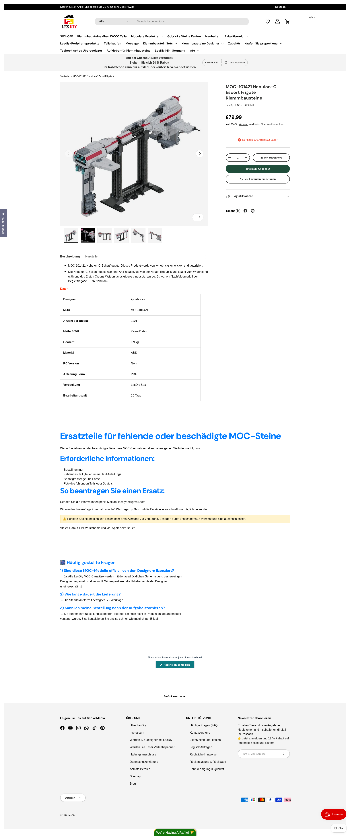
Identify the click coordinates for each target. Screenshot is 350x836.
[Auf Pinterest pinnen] (252, 210)
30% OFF (66, 36)
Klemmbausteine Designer (200, 43)
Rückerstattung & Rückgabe (208, 761)
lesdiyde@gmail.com (131, 501)
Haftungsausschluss (143, 754)
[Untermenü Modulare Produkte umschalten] (161, 36)
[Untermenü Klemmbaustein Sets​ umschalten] (176, 43)
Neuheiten (212, 36)
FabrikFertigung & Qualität (207, 769)
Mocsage (132, 43)
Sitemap (135, 776)
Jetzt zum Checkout (258, 168)
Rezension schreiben (177, 665)
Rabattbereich (235, 36)
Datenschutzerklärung (144, 761)
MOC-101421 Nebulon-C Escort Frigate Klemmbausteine (95, 76)
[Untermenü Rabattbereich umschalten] (248, 36)
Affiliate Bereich (140, 769)
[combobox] (172, 21)
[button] (269, 21)
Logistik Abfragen (201, 747)
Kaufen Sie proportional (261, 43)
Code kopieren (236, 62)
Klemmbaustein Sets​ (158, 43)
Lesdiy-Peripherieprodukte (80, 43)
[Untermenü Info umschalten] (198, 50)
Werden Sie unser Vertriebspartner (152, 747)
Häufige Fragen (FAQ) (204, 725)
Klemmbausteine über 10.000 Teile (102, 36)
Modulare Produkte (145, 36)
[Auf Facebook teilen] (245, 210)
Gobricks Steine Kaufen (184, 36)
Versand (243, 124)
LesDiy (230, 104)
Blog (133, 783)
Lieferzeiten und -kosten (205, 739)
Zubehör (234, 43)
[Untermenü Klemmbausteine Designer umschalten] (222, 43)
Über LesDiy (138, 725)
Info (192, 50)
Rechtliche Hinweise (203, 754)
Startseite (64, 76)
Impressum (137, 732)
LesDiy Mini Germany (170, 50)
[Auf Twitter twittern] (238, 210)
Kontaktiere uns (200, 732)
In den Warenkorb (271, 157)
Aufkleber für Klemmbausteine (129, 50)
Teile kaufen (112, 43)
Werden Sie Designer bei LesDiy (151, 739)
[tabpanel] (134, 332)
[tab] (70, 256)
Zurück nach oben (175, 696)
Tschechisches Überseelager (81, 50)
